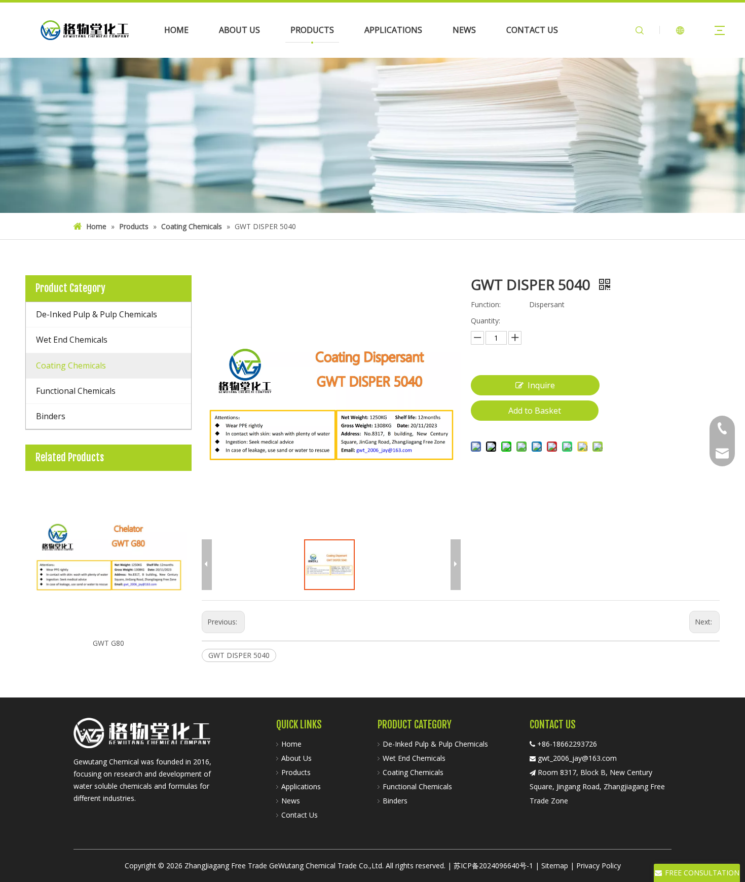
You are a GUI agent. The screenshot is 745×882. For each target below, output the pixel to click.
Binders (395, 800)
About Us (296, 758)
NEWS (464, 29)
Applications (301, 786)
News (290, 800)
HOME (176, 29)
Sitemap (554, 865)
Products (296, 772)
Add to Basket (534, 410)
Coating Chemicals (413, 772)
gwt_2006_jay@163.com (577, 758)
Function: (486, 304)
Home (291, 744)
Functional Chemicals (417, 786)
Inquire (541, 385)
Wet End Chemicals (414, 758)
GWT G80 (108, 643)
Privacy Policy (598, 865)
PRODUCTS (312, 29)
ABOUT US (239, 29)
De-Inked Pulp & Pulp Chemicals (435, 744)
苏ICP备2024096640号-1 (493, 865)
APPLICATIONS (393, 29)
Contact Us (299, 815)
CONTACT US (532, 29)
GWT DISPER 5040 (239, 655)
